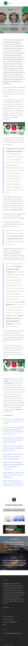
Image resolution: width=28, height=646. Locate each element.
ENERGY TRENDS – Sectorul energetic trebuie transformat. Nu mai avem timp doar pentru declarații (13, 448)
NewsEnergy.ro (7, 583)
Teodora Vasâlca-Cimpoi (10, 26)
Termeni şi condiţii (8, 616)
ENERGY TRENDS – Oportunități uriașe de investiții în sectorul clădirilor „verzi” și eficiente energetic (13, 475)
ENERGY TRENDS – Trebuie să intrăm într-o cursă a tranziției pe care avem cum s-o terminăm (14, 421)
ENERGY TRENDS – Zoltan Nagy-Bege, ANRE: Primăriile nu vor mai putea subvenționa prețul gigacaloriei (13, 456)
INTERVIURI (19, 11)
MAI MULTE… (6, 607)
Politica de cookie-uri (8, 619)
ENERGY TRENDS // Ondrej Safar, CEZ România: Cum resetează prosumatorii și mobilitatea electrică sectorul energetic (13, 483)
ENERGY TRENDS (10, 11)
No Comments (14, 28)
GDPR (4, 624)
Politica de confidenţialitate (10, 622)
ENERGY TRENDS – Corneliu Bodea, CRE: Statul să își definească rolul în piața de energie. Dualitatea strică (13, 440)
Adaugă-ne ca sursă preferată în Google (15, 510)
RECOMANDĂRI (14, 13)
